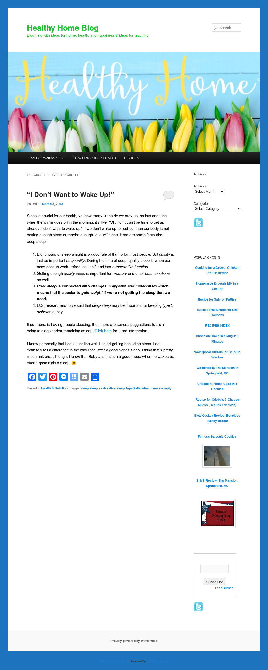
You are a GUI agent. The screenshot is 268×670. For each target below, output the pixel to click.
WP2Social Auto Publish (114, 661)
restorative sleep (112, 388)
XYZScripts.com (158, 661)
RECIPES (131, 157)
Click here (103, 330)
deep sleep (89, 388)
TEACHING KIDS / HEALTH (94, 157)
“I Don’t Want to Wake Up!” (70, 194)
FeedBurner (224, 588)
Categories (201, 203)
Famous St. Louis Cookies (217, 436)
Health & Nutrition (54, 388)
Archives (200, 186)
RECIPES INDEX (217, 325)
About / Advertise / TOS (46, 157)
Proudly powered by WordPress (134, 640)
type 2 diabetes (137, 388)
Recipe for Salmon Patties (217, 299)
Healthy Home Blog (63, 27)
